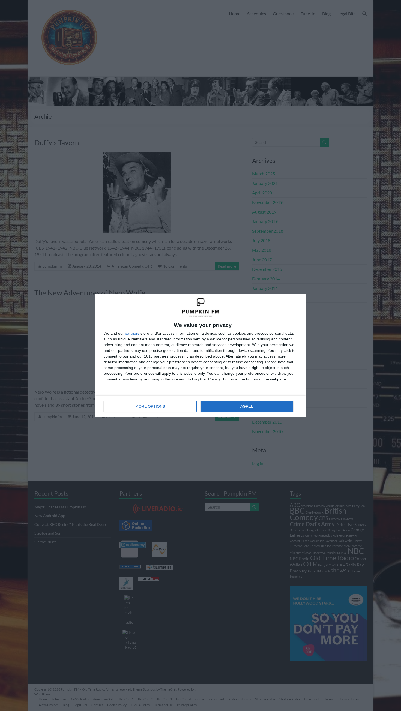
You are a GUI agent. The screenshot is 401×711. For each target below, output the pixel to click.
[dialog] (200, 355)
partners (132, 333)
